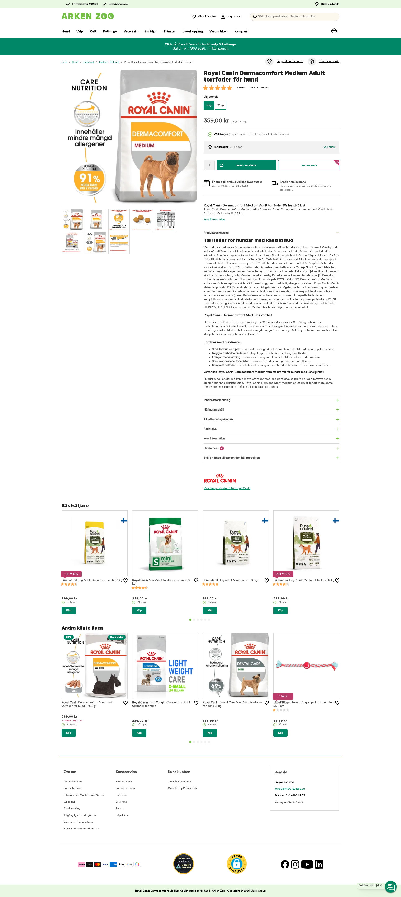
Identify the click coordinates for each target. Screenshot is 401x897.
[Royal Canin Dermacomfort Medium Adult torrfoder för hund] (72, 219)
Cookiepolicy (72, 808)
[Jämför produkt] (312, 61)
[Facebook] (285, 864)
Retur (119, 808)
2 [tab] (194, 620)
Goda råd (69, 802)
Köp (68, 610)
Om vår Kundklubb (179, 781)
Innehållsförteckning (217, 400)
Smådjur (150, 31)
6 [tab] (209, 620)
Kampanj (241, 31)
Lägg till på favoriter (290, 61)
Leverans (121, 802)
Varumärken (218, 31)
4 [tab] (201, 620)
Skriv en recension (259, 88)
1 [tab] (190, 620)
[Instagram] (295, 864)
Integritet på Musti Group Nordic (84, 795)
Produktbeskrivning (216, 232)
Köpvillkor (122, 815)
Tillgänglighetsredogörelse (80, 815)
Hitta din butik (330, 4)
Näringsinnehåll (214, 409)
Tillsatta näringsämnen (218, 419)
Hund (66, 31)
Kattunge (110, 31)
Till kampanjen (217, 48)
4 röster (241, 88)
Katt (93, 31)
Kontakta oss (124, 781)
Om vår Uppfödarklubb (182, 788)
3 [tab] (198, 620)
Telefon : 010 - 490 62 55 (290, 795)
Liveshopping (193, 31)
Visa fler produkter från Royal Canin (227, 488)
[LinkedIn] (318, 864)
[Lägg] (125, 580)
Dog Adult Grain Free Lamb (92, 580)
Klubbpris (72, 721)
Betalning (121, 795)
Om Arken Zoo (73, 781)
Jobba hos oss (72, 788)
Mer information (214, 219)
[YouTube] (307, 864)
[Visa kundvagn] (335, 31)
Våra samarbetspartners (78, 822)
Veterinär (131, 31)
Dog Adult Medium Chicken (304, 580)
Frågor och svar (125, 788)
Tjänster (170, 31)
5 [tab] (205, 620)
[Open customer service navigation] (391, 887)
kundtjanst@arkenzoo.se (290, 788)
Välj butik (329, 147)
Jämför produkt (329, 61)
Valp (79, 31)
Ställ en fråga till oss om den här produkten (232, 457)
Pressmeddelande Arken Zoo (81, 828)
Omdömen (213, 448)
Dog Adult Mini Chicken (230, 580)
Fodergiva (210, 429)
